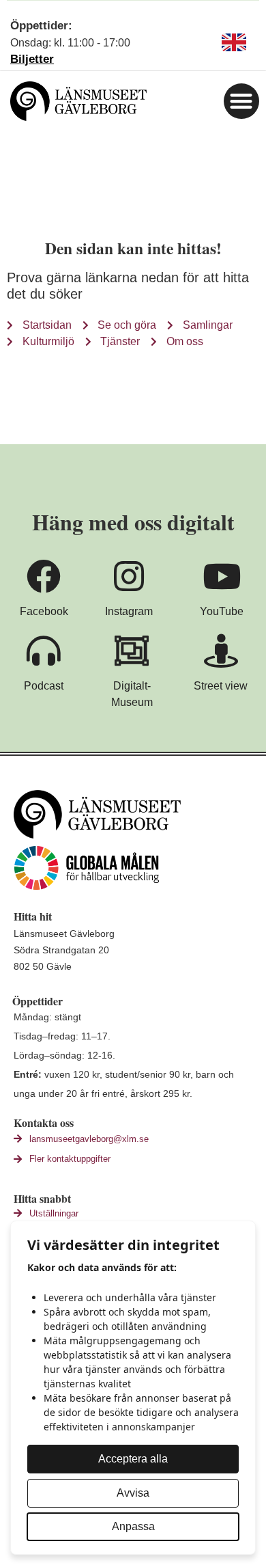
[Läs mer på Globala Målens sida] (136, 868)
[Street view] (221, 651)
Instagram (129, 611)
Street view (221, 686)
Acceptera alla (133, 1459)
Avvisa (133, 1493)
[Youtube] (222, 576)
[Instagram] (129, 576)
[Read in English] (234, 42)
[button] (242, 101)
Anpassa (133, 1526)
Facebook (44, 611)
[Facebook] (44, 576)
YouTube (221, 611)
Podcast (43, 686)
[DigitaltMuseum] (132, 651)
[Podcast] (44, 651)
